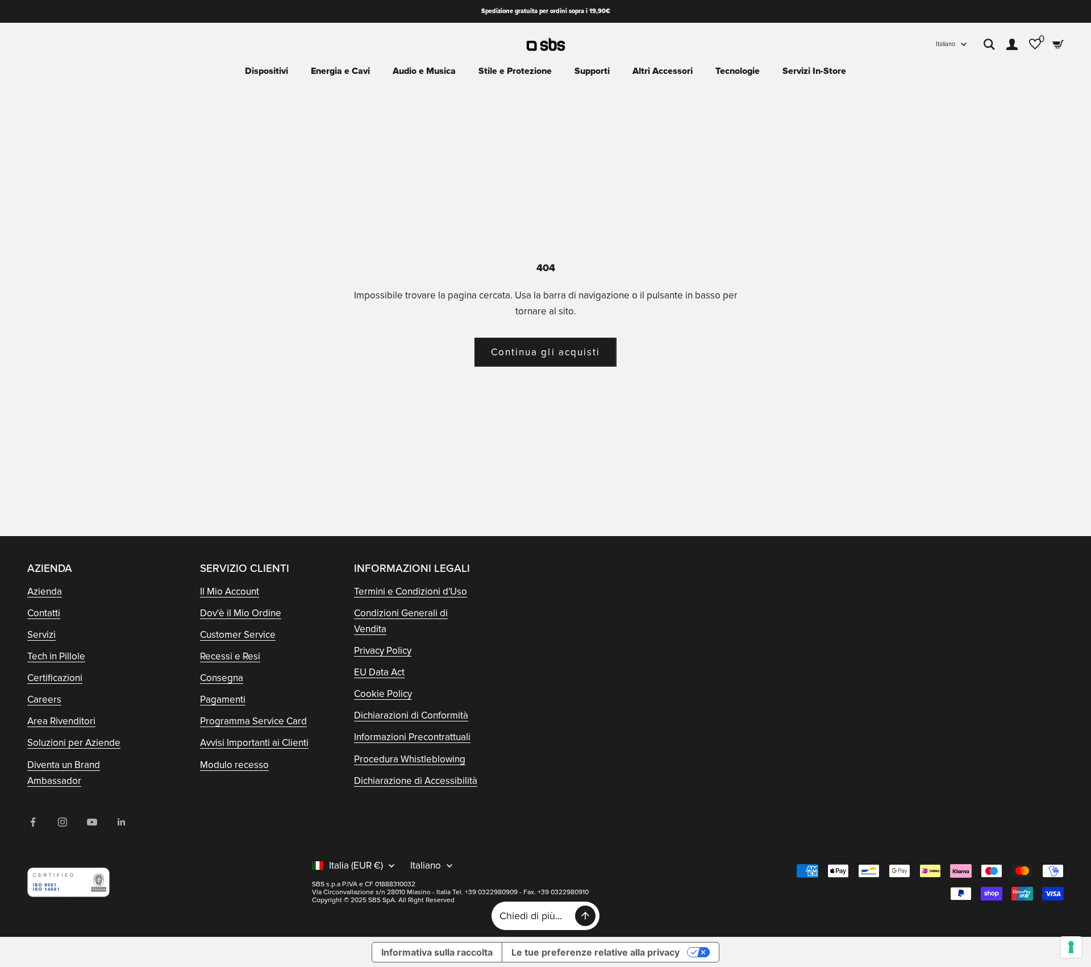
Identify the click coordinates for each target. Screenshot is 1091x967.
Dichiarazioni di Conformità (411, 715)
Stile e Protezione (515, 71)
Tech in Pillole (56, 656)
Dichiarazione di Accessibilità (415, 781)
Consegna (221, 678)
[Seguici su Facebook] (33, 822)
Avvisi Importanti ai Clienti (254, 743)
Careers (44, 699)
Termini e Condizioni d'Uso (410, 591)
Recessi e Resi (230, 656)
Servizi (41, 635)
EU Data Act (379, 672)
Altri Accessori (662, 71)
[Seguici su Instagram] (62, 822)
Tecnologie (737, 71)
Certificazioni (54, 678)
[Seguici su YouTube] (92, 822)
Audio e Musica (424, 71)
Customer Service (238, 635)
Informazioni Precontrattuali (412, 737)
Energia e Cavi (340, 71)
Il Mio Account (229, 591)
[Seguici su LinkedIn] (121, 822)
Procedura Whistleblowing (409, 759)
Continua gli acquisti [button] (545, 352)
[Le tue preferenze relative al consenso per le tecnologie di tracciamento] (1071, 947)
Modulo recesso (234, 765)
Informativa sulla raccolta (437, 952)
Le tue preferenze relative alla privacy (595, 952)
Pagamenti (222, 699)
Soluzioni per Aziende (73, 743)
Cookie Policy (383, 694)
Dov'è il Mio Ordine (240, 613)
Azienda (44, 591)
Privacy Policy (382, 651)
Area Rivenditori (61, 721)
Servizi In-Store (814, 71)
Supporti (592, 71)
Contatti (43, 613)
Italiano (945, 44)
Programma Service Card (253, 721)
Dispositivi (266, 71)
